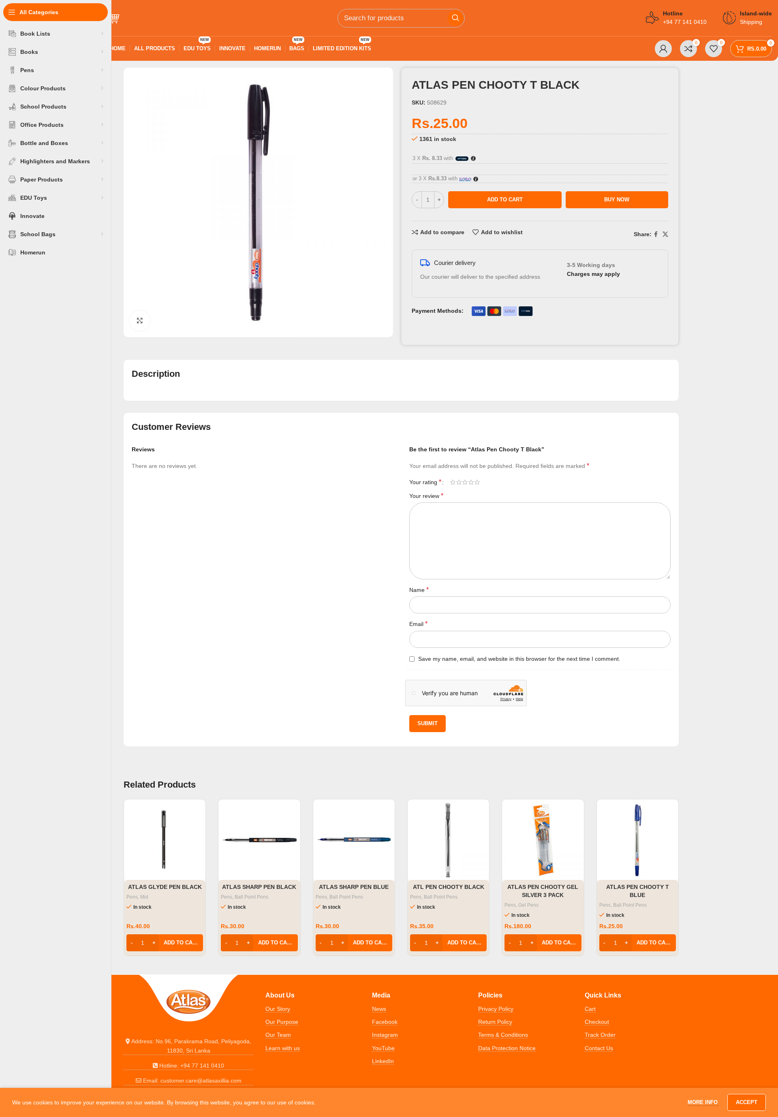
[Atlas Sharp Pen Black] (259, 840)
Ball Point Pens (251, 897)
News (379, 1009)
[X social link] (665, 234)
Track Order (600, 1035)
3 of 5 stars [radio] (465, 482)
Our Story (277, 1009)
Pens (132, 897)
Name (419, 589)
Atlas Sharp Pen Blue (354, 887)
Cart (590, 1009)
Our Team (278, 1035)
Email (418, 623)
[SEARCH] (455, 18)
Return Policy (495, 1022)
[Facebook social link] (656, 234)
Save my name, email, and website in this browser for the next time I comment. (519, 659)
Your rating (425, 482)
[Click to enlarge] (140, 321)
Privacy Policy (495, 1009)
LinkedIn (383, 1061)
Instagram (385, 1035)
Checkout (597, 1022)
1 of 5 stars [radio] (453, 482)
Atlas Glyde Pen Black (165, 887)
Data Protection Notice (507, 1048)
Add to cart (505, 199)
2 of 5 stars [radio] (459, 482)
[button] (164, 942)
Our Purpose (281, 1022)
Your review (426, 495)
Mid (144, 897)
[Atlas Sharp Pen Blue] (354, 840)
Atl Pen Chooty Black (448, 887)
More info (703, 1102)
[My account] (663, 49)
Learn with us (282, 1048)
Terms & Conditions (503, 1035)
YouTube (383, 1048)
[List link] (188, 1046)
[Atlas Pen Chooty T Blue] (637, 840)
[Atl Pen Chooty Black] (448, 840)
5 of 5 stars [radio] (477, 482)
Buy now (616, 199)
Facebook (385, 1022)
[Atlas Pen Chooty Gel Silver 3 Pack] (543, 840)
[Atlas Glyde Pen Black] (164, 840)
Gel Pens (528, 905)
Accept (746, 1102)
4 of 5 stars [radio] (471, 482)
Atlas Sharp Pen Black (259, 887)
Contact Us (599, 1048)
